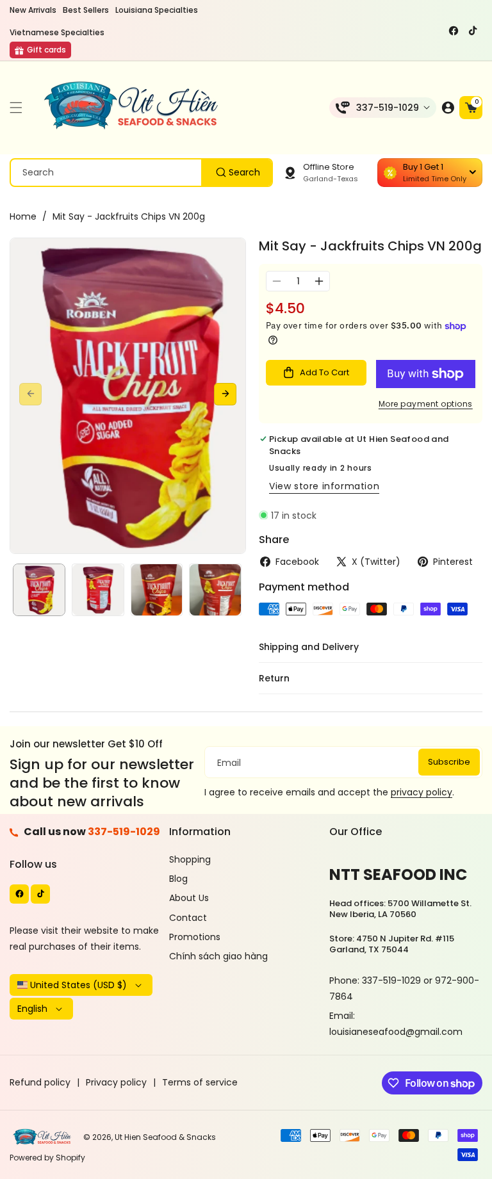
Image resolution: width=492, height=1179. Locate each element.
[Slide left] (30, 394)
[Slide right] (225, 394)
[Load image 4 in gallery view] (215, 590)
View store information (324, 486)
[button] (19, 107)
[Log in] (447, 107)
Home (23, 216)
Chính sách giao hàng (218, 956)
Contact (188, 917)
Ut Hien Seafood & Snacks (165, 1137)
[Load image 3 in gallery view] (157, 590)
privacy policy (421, 792)
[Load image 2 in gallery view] (98, 590)
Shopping (190, 859)
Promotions (194, 937)
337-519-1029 (124, 831)
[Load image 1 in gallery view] (39, 590)
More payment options (426, 403)
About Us (189, 897)
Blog (178, 878)
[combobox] (141, 172)
